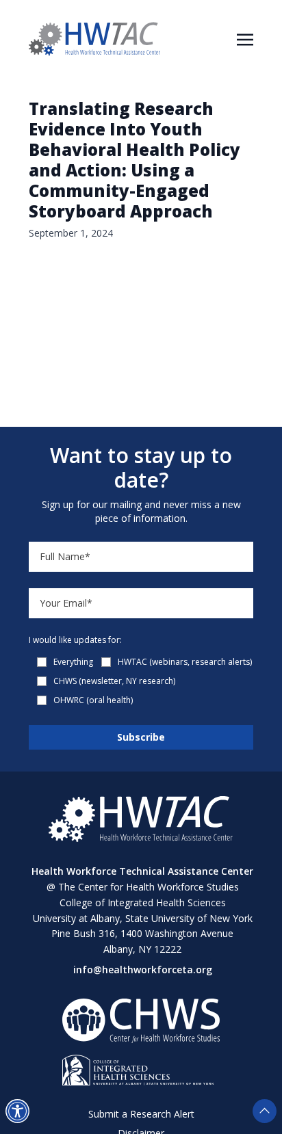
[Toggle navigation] (245, 38)
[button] (17, 1111)
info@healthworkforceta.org (142, 969)
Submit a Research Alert (141, 1113)
